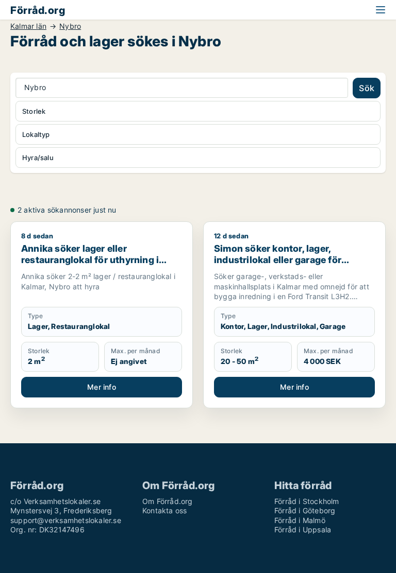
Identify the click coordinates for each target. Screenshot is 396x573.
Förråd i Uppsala (302, 529)
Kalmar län (28, 26)
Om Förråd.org (167, 501)
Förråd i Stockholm (306, 501)
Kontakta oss (164, 510)
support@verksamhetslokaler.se (65, 520)
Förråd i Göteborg (304, 510)
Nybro (70, 26)
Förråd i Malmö (299, 520)
